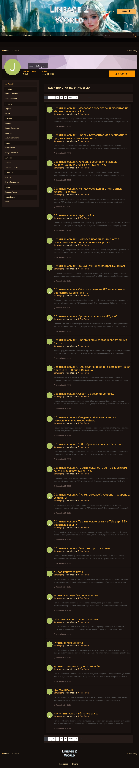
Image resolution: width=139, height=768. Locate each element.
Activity (28, 36)
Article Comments (12, 167)
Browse (9, 36)
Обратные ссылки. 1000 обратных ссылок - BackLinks (88, 444)
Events (8, 177)
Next (71, 97)
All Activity (9, 84)
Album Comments (12, 138)
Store (65, 36)
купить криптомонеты (68, 642)
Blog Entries (10, 148)
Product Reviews (11, 192)
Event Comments (12, 182)
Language (63, 764)
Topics (8, 108)
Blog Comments (11, 153)
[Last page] (76, 97)
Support (47, 36)
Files (7, 202)
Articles (8, 162)
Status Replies (11, 99)
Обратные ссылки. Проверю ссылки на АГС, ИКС (85, 316)
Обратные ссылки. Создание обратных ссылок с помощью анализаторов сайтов (85, 419)
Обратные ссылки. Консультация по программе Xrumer (89, 266)
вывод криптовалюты (68, 572)
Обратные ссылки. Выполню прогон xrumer (82, 548)
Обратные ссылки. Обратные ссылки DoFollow (84, 393)
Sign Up (126, 11)
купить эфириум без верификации (76, 595)
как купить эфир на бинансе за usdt (76, 713)
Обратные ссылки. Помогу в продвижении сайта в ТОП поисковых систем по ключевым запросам (90, 240)
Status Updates (11, 94)
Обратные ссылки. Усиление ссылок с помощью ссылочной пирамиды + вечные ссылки (85, 163)
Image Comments (12, 128)
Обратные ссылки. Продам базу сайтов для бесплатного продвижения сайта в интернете (90, 136)
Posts (7, 113)
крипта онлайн (63, 690)
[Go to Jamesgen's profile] (50, 110)
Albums (8, 133)
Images (8, 123)
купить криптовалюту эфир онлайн (77, 666)
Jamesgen (58, 114)
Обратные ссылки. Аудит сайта (74, 215)
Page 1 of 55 (85, 97)
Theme (75, 764)
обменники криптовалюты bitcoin (76, 619)
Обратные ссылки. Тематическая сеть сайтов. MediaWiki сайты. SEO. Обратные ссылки (90, 469)
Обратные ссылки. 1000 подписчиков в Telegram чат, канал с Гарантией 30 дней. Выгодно (92, 368)
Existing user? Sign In (104, 12)
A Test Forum (83, 114)
